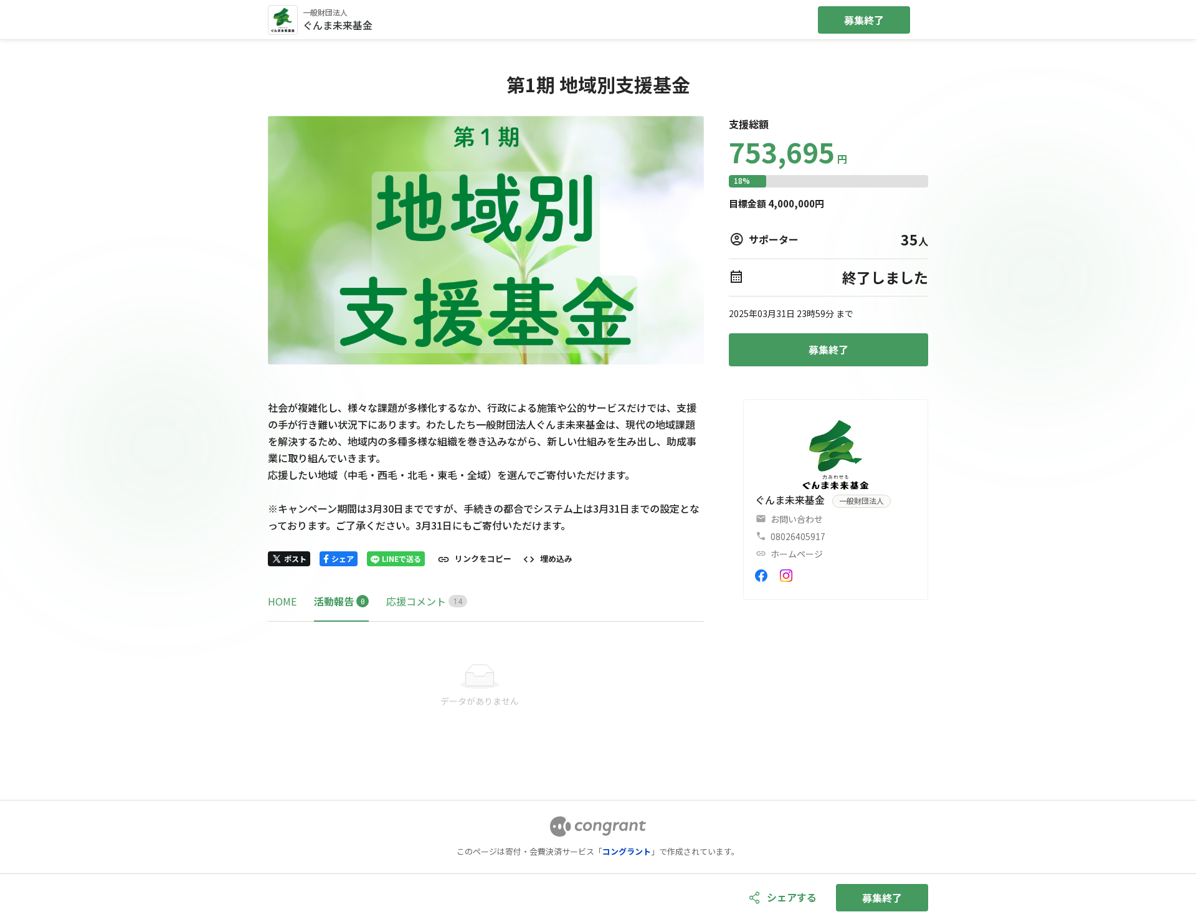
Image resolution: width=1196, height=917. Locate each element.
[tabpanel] (486, 686)
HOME (282, 601)
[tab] (282, 601)
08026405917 (798, 536)
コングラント (626, 851)
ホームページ (797, 554)
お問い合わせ (797, 519)
